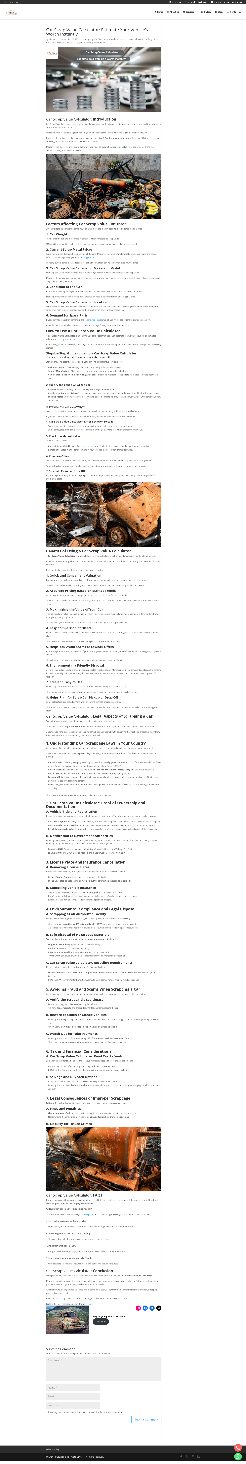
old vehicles (60, 42)
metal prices (88, 1214)
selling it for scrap (67, 339)
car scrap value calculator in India (135, 39)
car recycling (87, 39)
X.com (226, 2)
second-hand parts (93, 319)
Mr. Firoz (88, 1304)
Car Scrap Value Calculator (106, 39)
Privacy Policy (52, 1449)
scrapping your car (86, 257)
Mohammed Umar (57, 39)
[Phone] (238, 1448)
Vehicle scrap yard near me (79, 42)
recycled (104, 1239)
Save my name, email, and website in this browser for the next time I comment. (86, 1412)
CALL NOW (101, 1321)
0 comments (99, 42)
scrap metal (87, 446)
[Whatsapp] (238, 1456)
